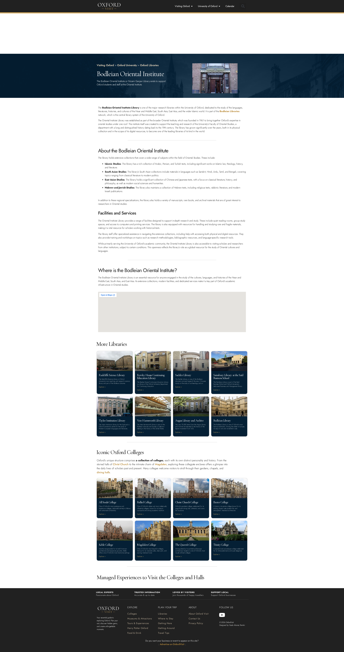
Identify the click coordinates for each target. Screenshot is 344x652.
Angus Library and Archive (189, 420)
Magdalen (161, 464)
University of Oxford (207, 6)
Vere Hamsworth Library (150, 420)
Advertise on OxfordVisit (172, 644)
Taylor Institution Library (112, 420)
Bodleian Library (222, 420)
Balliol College (144, 502)
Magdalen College (146, 544)
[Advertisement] (172, 33)
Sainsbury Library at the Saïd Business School (228, 376)
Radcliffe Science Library (112, 375)
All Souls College (107, 502)
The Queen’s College (185, 544)
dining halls (103, 472)
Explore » (102, 387)
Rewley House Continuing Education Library (151, 376)
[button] (243, 6)
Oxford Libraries (149, 65)
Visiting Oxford (182, 6)
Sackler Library (183, 375)
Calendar (229, 6)
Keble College (106, 544)
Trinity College (221, 544)
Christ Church (121, 464)
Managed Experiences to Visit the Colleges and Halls (150, 577)
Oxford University (127, 65)
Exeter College (220, 502)
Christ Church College (186, 502)
